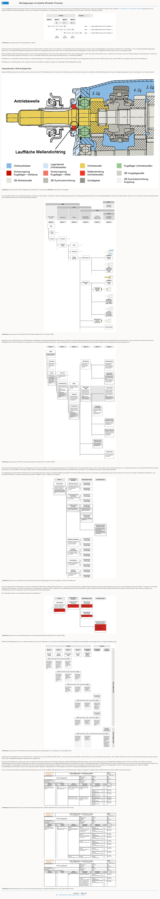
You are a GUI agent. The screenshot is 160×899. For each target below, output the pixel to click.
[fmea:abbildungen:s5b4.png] (80, 402)
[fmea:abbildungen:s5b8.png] (80, 696)
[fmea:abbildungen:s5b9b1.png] (80, 835)
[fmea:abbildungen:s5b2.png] (80, 131)
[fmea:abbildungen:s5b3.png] (80, 266)
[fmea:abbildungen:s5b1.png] (80, 27)
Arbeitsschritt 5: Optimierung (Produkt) (69, 895)
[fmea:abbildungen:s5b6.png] (80, 528)
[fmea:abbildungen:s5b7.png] (80, 615)
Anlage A (83, 895)
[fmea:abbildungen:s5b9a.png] (80, 789)
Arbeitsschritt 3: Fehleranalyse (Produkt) (131, 8)
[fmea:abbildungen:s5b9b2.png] (80, 873)
